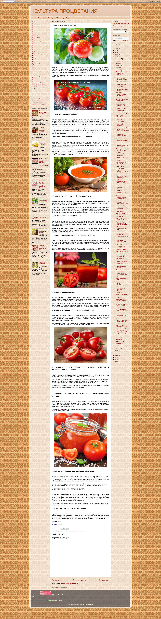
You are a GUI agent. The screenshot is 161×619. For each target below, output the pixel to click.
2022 (116, 359)
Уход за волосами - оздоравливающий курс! (122, 296)
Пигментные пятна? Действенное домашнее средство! (122, 129)
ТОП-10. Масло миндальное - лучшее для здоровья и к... (120, 117)
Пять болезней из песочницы (121, 193)
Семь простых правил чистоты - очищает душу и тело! (122, 140)
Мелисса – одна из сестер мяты (121, 255)
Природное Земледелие (39, 84)
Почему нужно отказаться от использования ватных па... (121, 265)
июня (118, 70)
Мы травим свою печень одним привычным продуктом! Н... (121, 106)
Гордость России (36, 31)
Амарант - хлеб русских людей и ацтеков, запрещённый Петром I (43, 113)
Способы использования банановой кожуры (43, 144)
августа (118, 339)
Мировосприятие (37, 60)
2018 (116, 350)
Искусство (35, 44)
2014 (116, 50)
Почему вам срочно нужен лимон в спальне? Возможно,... (121, 209)
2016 (116, 54)
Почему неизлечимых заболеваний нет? (122, 237)
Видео (58, 531)
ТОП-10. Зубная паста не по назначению (122, 219)
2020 (116, 355)
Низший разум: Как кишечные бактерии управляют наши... (122, 275)
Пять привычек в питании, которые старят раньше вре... (122, 112)
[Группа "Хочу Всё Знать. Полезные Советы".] (61, 595)
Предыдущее (104, 580)
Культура (34, 49)
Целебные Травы (37, 100)
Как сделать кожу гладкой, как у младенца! (120, 215)
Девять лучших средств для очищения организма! (120, 123)
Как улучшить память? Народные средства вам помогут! (39, 217)
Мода (33, 62)
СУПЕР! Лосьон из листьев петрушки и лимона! (122, 228)
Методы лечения (37, 56)
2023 (116, 361)
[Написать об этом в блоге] (63, 529)
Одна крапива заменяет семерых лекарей (122, 159)
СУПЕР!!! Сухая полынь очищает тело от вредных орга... (121, 95)
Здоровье (34, 40)
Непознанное (36, 70)
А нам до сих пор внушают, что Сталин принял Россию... (121, 290)
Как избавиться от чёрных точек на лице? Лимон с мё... (122, 260)
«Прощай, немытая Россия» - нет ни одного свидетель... (122, 183)
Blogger (91, 604)
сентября (119, 341)
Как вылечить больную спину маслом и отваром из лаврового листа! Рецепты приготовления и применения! (40, 163)
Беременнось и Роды (38, 23)
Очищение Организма (38, 76)
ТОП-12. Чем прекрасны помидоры (119, 73)
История (34, 45)
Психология (35, 92)
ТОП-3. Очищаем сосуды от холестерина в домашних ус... (121, 164)
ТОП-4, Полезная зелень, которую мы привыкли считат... (122, 83)
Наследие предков (37, 68)
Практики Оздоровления (39, 82)
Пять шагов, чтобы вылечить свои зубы (43, 247)
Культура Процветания (39, 18)
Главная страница (80, 580)
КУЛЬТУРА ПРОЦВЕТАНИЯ (65, 11)
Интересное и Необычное (39, 42)
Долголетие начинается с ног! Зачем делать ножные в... (121, 198)
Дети (33, 33)
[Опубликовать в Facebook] (66, 529)
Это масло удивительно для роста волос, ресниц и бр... (122, 321)
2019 (116, 353)
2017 (116, 57)
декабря (118, 348)
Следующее (56, 580)
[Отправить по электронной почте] (61, 529)
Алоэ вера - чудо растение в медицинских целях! (43, 201)
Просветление (36, 90)
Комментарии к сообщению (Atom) (70, 583)
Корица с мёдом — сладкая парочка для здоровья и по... (122, 223)
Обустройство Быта (37, 72)
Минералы (35, 58)
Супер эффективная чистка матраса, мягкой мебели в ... (122, 315)
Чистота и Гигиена (37, 102)
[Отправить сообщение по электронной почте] (58, 528)
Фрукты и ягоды (36, 98)
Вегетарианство (36, 25)
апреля (118, 65)
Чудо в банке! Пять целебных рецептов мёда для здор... (122, 248)
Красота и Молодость (38, 47)
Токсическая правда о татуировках (122, 252)
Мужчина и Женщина (38, 64)
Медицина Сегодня (37, 54)
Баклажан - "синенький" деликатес (120, 154)
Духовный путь (36, 35)
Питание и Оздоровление (77, 531)
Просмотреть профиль (119, 26)
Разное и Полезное (37, 94)
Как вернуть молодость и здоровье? (42, 231)
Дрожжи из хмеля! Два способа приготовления (43, 264)
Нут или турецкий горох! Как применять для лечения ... (121, 135)
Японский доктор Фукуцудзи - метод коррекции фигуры (42, 184)
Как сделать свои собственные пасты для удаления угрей (122, 327)
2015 (116, 52)
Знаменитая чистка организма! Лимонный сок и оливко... (121, 188)
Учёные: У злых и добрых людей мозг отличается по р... (122, 145)
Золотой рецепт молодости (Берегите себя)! (42, 130)
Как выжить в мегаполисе (120, 270)
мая (117, 67)
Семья (34, 96)
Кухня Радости (66, 18)
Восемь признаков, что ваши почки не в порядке (122, 306)
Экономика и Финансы (38, 104)
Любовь (34, 51)
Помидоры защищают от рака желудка (122, 149)
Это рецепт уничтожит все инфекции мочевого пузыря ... (122, 78)
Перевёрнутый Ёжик (54, 18)
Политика (34, 80)
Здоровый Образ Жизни (38, 37)
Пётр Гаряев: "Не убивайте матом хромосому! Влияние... (121, 242)
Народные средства (37, 66)
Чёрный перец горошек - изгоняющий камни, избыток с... (122, 170)
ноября (118, 345)
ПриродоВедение (37, 86)
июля (118, 337)
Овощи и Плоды (65, 531)
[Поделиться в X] (65, 529)
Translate (125, 40)
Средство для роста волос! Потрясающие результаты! (121, 284)
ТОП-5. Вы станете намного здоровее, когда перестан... (122, 310)
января (118, 59)
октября (118, 343)
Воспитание (35, 29)
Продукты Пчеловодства (39, 88)
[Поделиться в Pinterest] (68, 529)
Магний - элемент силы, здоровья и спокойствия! (121, 233)
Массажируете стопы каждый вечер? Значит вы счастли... (122, 301)
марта (118, 63)
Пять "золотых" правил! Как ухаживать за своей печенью (122, 88)
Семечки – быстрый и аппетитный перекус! (122, 100)
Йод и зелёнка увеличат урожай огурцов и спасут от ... (122, 332)
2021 (116, 357)
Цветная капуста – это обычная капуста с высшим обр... (122, 204)
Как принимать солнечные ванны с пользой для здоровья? (122, 177)
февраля (119, 61)
